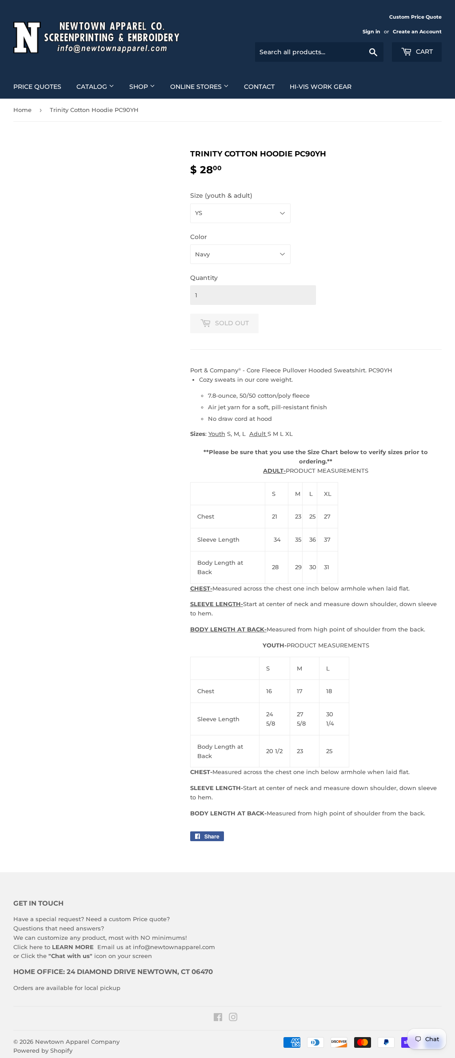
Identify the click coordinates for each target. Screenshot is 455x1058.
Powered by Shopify (42, 1050)
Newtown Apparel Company (77, 1041)
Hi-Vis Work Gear (320, 87)
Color (198, 237)
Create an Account (417, 31)
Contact (259, 87)
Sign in (371, 31)
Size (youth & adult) (221, 196)
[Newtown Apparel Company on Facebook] (218, 1018)
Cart (423, 52)
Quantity (204, 278)
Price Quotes (37, 87)
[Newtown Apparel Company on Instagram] (233, 1018)
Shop (139, 87)
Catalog (92, 87)
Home (22, 109)
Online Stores (197, 87)
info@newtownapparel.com (174, 946)
